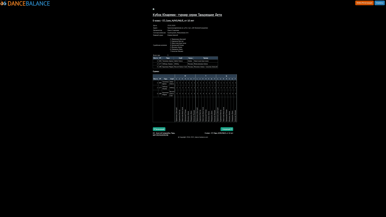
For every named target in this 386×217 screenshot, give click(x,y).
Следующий (226, 129)
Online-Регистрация (364, 3)
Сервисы (379, 3)
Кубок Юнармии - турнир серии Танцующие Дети (187, 15)
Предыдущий (159, 129)
